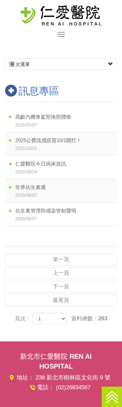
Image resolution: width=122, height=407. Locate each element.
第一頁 (61, 259)
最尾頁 (61, 300)
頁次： (23, 318)
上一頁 (61, 273)
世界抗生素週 (30, 191)
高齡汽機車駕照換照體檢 (43, 121)
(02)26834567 (73, 387)
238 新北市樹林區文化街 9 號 (73, 377)
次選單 (22, 64)
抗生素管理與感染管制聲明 (45, 214)
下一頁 (61, 286)
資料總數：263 (89, 318)
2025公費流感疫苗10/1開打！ (48, 144)
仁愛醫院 (61, 15)
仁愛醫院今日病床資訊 (40, 167)
